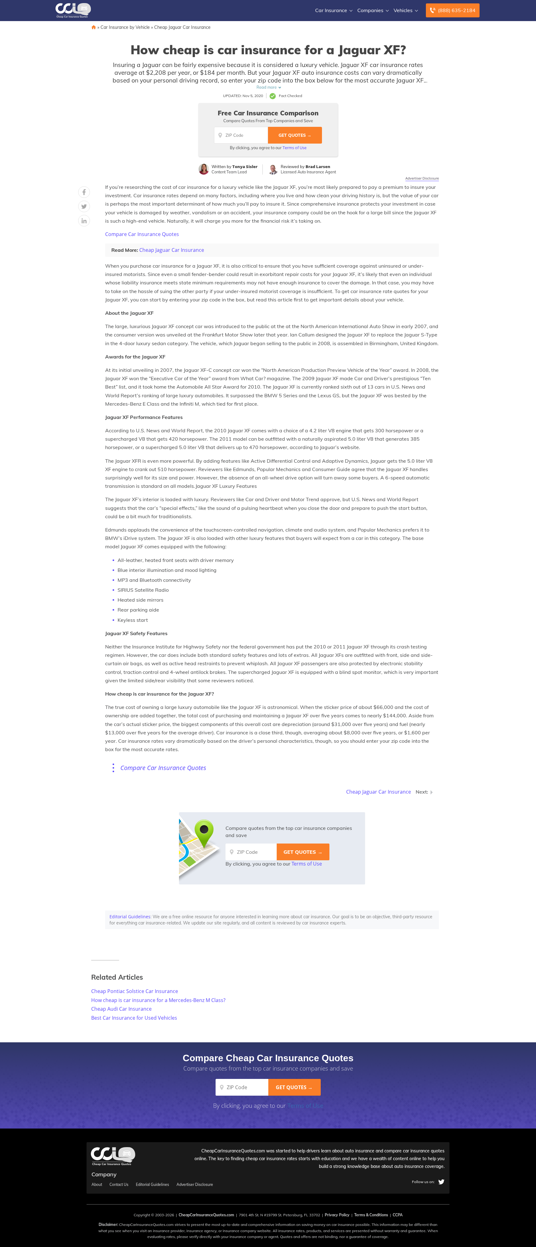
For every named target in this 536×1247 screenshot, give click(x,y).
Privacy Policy (337, 1215)
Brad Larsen (318, 166)
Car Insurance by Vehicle (125, 27)
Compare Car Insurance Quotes (142, 234)
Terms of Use (294, 147)
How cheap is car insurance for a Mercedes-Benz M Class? (158, 1000)
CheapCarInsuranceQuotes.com (206, 1215)
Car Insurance (331, 10)
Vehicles (403, 10)
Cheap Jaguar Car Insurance (182, 27)
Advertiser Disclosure (422, 178)
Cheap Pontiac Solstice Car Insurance (134, 991)
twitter (441, 1181)
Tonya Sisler (244, 166)
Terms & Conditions (371, 1215)
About (97, 1184)
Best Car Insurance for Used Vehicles (134, 1017)
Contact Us (118, 1184)
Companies (370, 10)
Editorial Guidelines (129, 917)
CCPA (398, 1215)
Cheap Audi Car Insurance (121, 1008)
